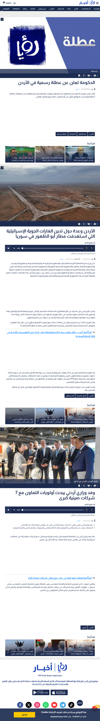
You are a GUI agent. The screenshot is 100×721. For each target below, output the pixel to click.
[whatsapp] (46, 705)
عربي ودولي (42, 9)
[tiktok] (71, 705)
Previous (97, 455)
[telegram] (63, 705)
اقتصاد (32, 9)
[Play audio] (8, 248)
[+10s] (92, 248)
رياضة (25, 9)
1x (14, 248)
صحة (69, 9)
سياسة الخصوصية (56, 716)
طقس (51, 9)
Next (2, 455)
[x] (29, 705)
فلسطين (61, 9)
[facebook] (20, 705)
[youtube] (54, 705)
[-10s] (86, 248)
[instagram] (37, 705)
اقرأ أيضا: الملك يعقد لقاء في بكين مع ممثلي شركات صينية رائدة (60, 578)
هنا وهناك (16, 9)
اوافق (24, 714)
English (8, 3)
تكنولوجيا (6, 9)
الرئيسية (96, 9)
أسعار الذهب (85, 9)
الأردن (76, 9)
